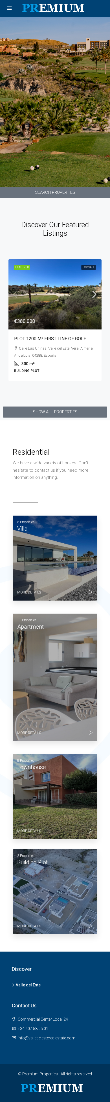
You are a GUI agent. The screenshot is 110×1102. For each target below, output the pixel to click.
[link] (55, 294)
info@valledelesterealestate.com (46, 1038)
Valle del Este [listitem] (28, 985)
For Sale (88, 267)
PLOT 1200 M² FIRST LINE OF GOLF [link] (50, 338)
